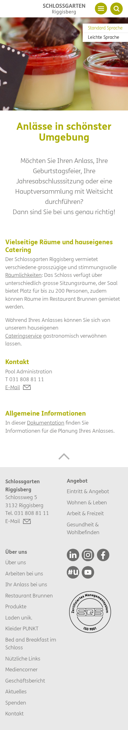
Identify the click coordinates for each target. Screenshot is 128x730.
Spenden (15, 703)
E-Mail (12, 387)
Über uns (15, 562)
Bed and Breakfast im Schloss (30, 644)
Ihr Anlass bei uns (26, 584)
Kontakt (14, 713)
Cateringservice (23, 336)
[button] (64, 456)
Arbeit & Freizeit (85, 513)
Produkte (15, 606)
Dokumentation (45, 423)
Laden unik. (18, 618)
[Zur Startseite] (64, 9)
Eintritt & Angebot (88, 491)
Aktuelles (16, 691)
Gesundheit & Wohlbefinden (83, 528)
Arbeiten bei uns (24, 573)
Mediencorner (21, 669)
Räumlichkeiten (23, 275)
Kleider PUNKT (22, 628)
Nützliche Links (22, 659)
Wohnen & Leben (87, 502)
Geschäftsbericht (25, 681)
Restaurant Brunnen (29, 596)
